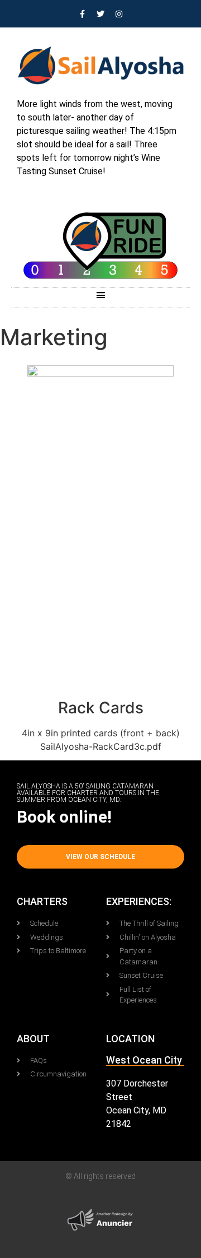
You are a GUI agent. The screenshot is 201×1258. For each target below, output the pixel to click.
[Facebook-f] (82, 14)
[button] (100, 294)
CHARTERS (42, 901)
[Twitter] (100, 14)
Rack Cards (100, 707)
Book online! (64, 817)
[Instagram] (119, 14)
